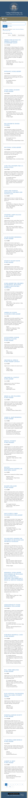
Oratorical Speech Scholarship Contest (12, 360)
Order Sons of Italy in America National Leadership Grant (12, 41)
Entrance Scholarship (12, 71)
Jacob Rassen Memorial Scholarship (13, 237)
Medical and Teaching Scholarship (12, 396)
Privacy (22, 795)
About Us (22, 794)
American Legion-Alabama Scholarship (12, 313)
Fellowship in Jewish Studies (11, 124)
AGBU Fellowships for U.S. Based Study (13, 166)
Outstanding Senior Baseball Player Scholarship (11, 339)
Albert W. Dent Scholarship (9, 761)
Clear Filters (10, 26)
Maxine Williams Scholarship (10, 486)
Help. (11, 33)
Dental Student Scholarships (10, 441)
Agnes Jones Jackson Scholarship (11, 90)
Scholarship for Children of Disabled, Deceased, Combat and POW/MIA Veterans (13, 285)
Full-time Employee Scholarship (11, 670)
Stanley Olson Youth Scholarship (12, 261)
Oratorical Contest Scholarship (11, 378)
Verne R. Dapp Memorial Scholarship (13, 418)
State (9, 30)
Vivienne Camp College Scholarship (12, 215)
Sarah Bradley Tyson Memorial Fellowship (12, 605)
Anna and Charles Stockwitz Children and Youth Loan (13, 192)
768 (6, 786)
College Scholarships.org (14, 12)
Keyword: (4, 21)
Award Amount (5, 30)
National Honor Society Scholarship (13, 715)
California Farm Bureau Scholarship (13, 740)
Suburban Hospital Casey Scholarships (13, 635)
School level (18, 29)
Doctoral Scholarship (12, 147)
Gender (13, 29)
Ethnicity (21, 29)
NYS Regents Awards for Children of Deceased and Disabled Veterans (14, 540)
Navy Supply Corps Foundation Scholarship (13, 514)
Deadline (14, 35)
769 (10, 786)
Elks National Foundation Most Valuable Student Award (14, 695)
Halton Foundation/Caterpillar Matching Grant (13, 468)
